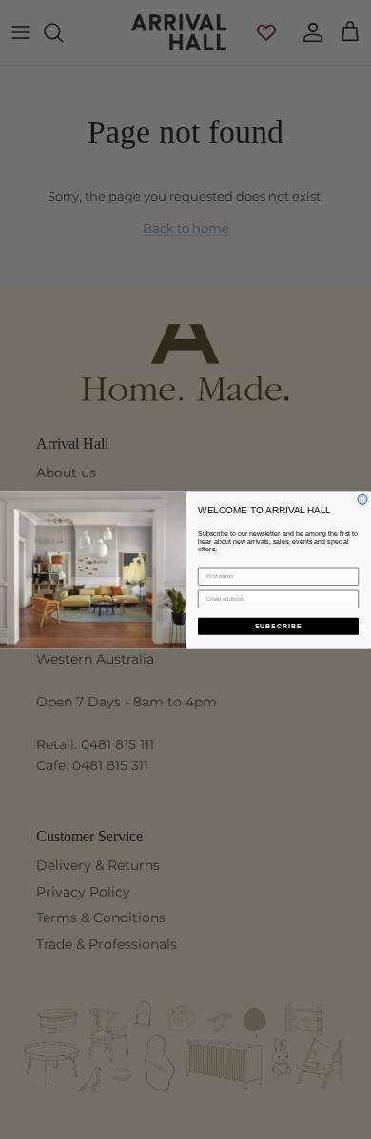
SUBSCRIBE (279, 625)
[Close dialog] (362, 499)
